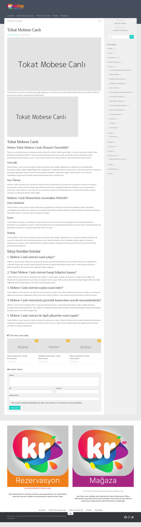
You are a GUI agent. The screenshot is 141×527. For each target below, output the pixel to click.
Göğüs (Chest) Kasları (117, 83)
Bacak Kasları (114, 74)
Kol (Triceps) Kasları (117, 101)
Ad (10, 388)
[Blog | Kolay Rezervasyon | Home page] (15, 6)
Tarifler (112, 123)
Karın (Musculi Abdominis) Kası (120, 92)
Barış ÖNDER (13, 35)
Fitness (111, 67)
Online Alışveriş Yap (43, 16)
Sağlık (111, 164)
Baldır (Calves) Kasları (117, 79)
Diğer (110, 48)
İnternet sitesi (13, 395)
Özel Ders (112, 147)
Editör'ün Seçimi (14, 21)
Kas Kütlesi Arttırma (117, 97)
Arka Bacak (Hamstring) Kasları (120, 70)
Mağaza (111, 142)
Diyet (110, 53)
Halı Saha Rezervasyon (117, 159)
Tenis (110, 174)
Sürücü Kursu (113, 169)
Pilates (111, 151)
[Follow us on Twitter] (132, 517)
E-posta (59, 388)
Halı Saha (113, 136)
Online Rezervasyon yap (25, 16)
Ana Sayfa (10, 16)
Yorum (11, 375)
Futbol (111, 133)
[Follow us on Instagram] (129, 517)
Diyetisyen (112, 58)
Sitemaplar (64, 16)
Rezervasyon (113, 156)
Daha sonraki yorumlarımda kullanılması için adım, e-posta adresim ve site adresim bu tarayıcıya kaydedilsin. (46, 403)
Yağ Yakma (113, 128)
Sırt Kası (113, 119)
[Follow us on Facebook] (125, 517)
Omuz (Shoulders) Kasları (118, 105)
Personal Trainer (115, 114)
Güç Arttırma (114, 88)
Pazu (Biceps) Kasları (117, 110)
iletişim (55, 16)
